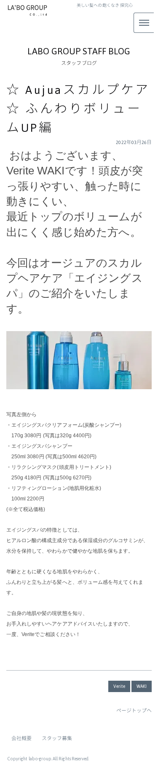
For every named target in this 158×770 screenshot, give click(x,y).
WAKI (142, 686)
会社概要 (21, 738)
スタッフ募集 (57, 738)
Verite (119, 686)
